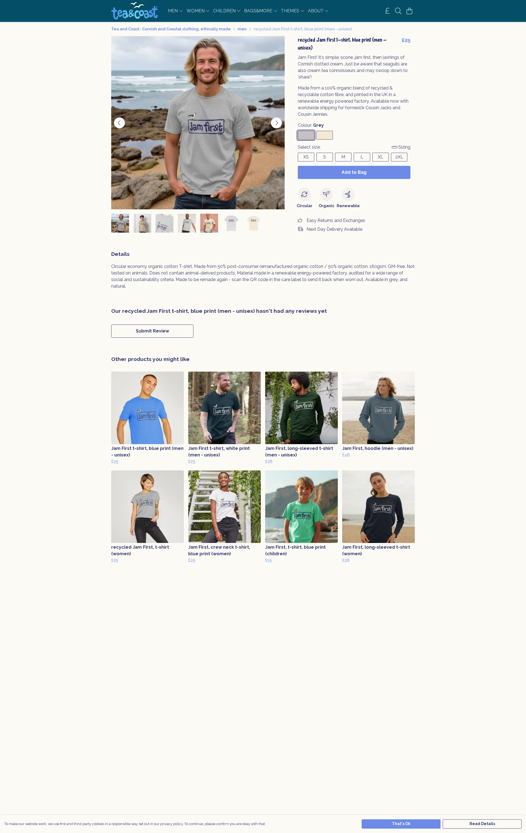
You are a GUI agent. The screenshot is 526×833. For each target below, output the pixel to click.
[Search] (398, 10)
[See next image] (276, 122)
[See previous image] (119, 122)
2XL (399, 157)
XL (380, 157)
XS (306, 157)
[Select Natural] (324, 135)
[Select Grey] (306, 135)
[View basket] (409, 10)
